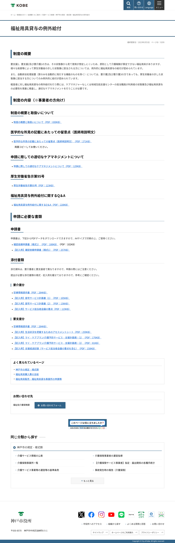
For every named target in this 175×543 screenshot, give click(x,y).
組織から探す (114, 523)
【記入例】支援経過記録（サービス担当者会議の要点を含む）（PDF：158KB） (55, 348)
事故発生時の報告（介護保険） (111, 470)
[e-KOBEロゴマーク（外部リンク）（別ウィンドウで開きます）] (151, 515)
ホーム (13, 15)
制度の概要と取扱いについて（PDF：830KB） (38, 122)
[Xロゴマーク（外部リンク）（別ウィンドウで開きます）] (81, 515)
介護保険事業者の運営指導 (109, 455)
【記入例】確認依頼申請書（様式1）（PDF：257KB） (42, 250)
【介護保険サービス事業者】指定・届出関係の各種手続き (125, 463)
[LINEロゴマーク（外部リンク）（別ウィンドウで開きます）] (121, 515)
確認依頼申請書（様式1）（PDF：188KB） (36, 244)
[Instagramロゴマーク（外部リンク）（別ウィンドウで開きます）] (101, 515)
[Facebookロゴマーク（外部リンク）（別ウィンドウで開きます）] (91, 515)
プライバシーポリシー (150, 532)
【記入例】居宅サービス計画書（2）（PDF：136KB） (42, 303)
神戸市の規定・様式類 (63, 15)
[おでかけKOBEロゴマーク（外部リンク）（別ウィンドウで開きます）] (161, 515)
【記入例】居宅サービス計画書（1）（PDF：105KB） (42, 298)
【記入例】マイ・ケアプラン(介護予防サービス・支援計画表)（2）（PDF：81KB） (57, 343)
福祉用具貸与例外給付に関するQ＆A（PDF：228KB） (41, 204)
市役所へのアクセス (92, 523)
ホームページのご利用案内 (122, 532)
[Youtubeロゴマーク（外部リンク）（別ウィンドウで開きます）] (111, 514)
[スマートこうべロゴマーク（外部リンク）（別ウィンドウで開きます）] (141, 514)
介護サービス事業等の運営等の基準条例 (38, 470)
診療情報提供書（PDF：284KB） (31, 292)
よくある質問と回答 (136, 523)
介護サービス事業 (48, 15)
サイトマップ (98, 532)
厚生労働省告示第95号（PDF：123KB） (34, 185)
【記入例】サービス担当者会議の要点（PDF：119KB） (42, 309)
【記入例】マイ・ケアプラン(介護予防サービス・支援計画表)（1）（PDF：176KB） (57, 337)
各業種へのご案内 (34, 15)
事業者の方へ (21, 15)
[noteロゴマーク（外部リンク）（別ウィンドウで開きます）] (131, 515)
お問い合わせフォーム (51, 405)
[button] (128, 5)
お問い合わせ (158, 523)
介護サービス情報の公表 (30, 455)
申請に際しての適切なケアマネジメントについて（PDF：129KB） (48, 166)
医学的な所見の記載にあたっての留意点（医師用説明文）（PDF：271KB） (53, 141)
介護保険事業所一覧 (27, 463)
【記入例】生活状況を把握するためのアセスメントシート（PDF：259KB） (53, 332)
